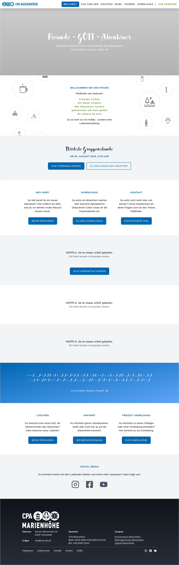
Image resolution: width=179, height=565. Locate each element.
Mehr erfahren (43, 221)
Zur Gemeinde (167, 4)
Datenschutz (43, 551)
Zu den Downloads (89, 221)
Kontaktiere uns (136, 221)
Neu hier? (70, 4)
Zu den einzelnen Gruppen (109, 166)
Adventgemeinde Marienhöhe (129, 540)
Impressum (27, 551)
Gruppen (107, 4)
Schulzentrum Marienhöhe (127, 537)
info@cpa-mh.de (43, 540)
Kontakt (57, 551)
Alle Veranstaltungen (89, 271)
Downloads (145, 4)
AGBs (80, 551)
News (118, 4)
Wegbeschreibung (89, 440)
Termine (129, 4)
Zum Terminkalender (66, 166)
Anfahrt (69, 551)
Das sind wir (90, 4)
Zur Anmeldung (136, 440)
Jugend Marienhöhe (124, 543)
